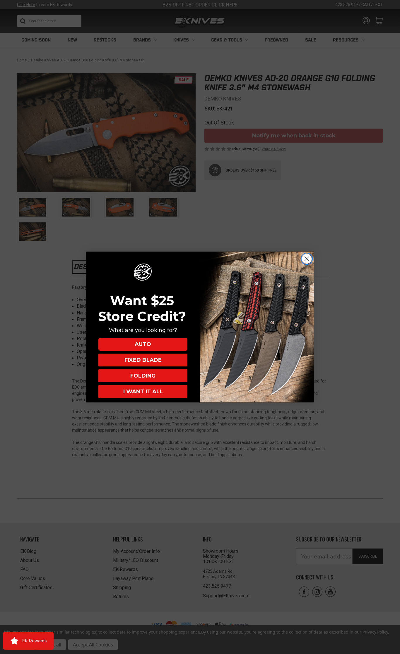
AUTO (143, 344)
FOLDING (142, 376)
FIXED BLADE (143, 360)
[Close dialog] (307, 259)
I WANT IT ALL (143, 391)
